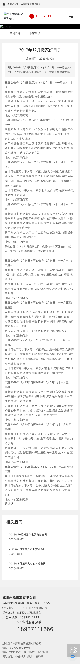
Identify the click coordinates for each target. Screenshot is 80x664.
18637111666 (46, 16)
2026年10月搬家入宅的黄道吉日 (28, 534)
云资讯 (39, 656)
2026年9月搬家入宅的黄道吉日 (27, 549)
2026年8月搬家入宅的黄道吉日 (27, 563)
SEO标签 (29, 652)
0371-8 (32, 603)
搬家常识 (35, 33)
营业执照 (43, 652)
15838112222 (29, 617)
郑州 (30, 656)
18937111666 (35, 629)
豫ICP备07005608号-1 (16, 647)
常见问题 (15, 33)
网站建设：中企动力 (14, 656)
